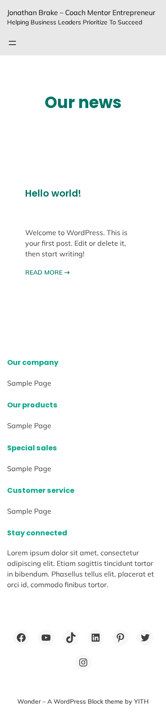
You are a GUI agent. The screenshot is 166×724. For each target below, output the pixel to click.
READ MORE (47, 272)
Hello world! (53, 193)
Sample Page (29, 383)
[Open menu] (12, 43)
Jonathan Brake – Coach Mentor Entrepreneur (81, 12)
